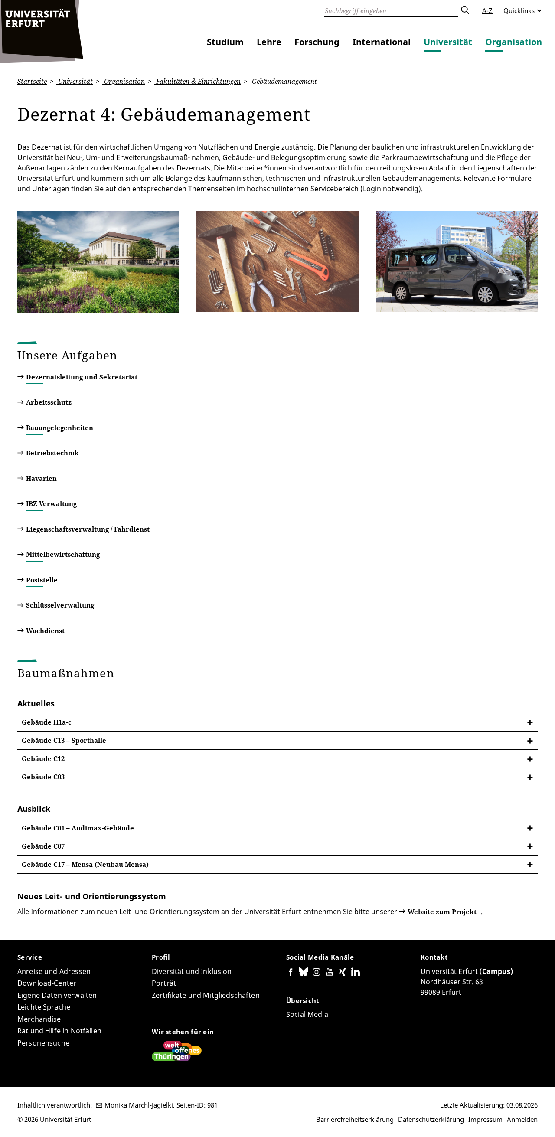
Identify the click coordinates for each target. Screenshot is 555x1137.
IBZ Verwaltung (51, 503)
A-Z (487, 10)
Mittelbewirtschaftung (63, 554)
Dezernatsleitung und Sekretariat (81, 376)
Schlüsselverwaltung (60, 605)
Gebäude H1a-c (47, 722)
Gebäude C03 (43, 776)
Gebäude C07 (43, 846)
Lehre (269, 42)
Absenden (464, 10)
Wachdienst (45, 630)
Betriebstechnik (52, 452)
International (382, 42)
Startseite (32, 81)
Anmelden (522, 1119)
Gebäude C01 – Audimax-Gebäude (78, 827)
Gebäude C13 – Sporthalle (64, 740)
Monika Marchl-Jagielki (138, 1105)
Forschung (317, 42)
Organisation (513, 42)
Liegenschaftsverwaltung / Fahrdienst (88, 529)
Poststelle (42, 579)
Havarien (41, 478)
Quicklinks (519, 10)
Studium (225, 42)
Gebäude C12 (43, 758)
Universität (448, 42)
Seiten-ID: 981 (197, 1105)
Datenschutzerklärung (431, 1119)
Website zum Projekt (442, 911)
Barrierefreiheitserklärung (355, 1119)
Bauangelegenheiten (59, 427)
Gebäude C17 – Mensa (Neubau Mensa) (85, 864)
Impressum (485, 1119)
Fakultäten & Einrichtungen (197, 81)
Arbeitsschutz (49, 402)
